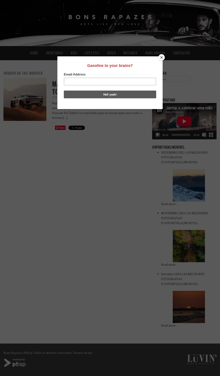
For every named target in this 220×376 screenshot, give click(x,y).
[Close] (161, 57)
